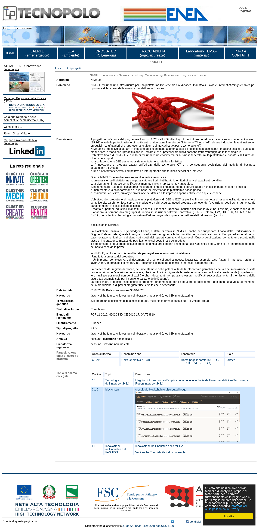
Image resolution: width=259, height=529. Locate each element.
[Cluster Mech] (15, 201)
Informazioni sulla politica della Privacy (226, 507)
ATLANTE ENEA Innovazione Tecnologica (22, 68)
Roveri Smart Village (17, 133)
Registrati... (246, 11)
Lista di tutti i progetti (68, 68)
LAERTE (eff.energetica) (37, 53)
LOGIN (243, 7)
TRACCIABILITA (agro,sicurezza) (152, 53)
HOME (10, 53)
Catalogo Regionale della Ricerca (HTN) (25, 100)
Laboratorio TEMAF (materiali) (201, 53)
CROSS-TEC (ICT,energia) (105, 53)
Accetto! (229, 516)
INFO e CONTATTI (240, 53)
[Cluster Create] (15, 217)
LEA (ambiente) (70, 53)
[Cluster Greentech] (39, 185)
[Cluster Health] (39, 217)
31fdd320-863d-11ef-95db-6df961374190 (148, 525)
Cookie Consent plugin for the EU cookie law (229, 522)
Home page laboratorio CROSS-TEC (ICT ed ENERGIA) (201, 361)
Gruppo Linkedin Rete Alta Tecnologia (20, 142)
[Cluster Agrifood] (39, 201)
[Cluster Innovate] (15, 185)
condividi (195, 521)
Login (6, 28)
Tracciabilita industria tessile (168, 452)
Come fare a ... (13, 126)
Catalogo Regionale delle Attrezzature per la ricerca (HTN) (24, 118)
